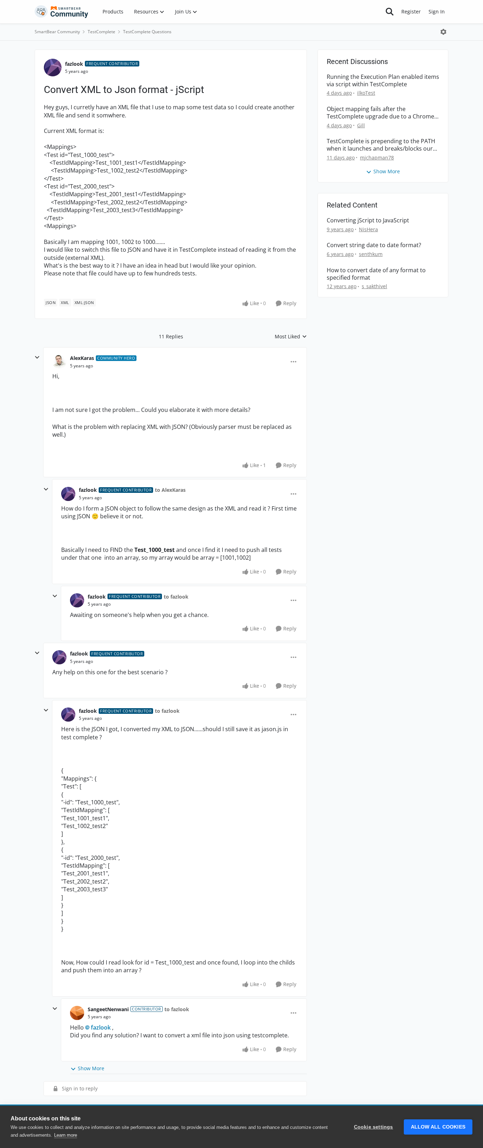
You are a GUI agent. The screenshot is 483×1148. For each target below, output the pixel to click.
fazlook (74, 63)
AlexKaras (82, 358)
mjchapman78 (377, 157)
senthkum (371, 254)
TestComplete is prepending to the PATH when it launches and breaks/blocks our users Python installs (381, 145)
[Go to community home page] (61, 11)
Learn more (65, 1135)
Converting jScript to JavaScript (368, 220)
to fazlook (176, 596)
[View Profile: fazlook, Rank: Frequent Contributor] (53, 67)
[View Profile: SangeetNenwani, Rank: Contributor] (77, 1013)
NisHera (368, 229)
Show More (91, 1068)
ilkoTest (366, 92)
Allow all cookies (438, 1127)
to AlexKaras (170, 489)
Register (411, 11)
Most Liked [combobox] (291, 336)
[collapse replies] (37, 357)
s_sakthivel (374, 286)
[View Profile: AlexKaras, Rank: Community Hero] (59, 362)
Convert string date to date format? (374, 245)
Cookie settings (373, 1127)
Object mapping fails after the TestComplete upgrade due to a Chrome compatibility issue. (380, 112)
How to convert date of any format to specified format (376, 274)
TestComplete (101, 32)
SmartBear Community (57, 32)
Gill (361, 125)
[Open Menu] (443, 32)
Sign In (437, 11)
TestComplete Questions (147, 32)
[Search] (389, 11)
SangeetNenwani (108, 1009)
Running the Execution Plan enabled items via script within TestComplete (383, 80)
